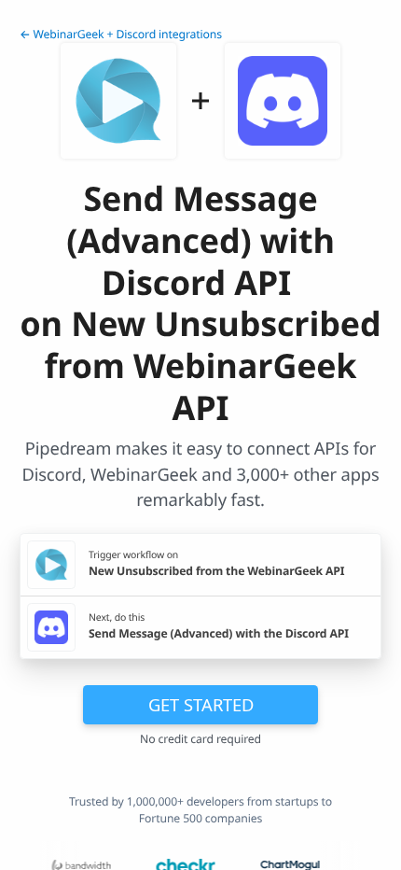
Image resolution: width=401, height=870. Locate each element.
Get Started (201, 704)
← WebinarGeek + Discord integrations (121, 34)
